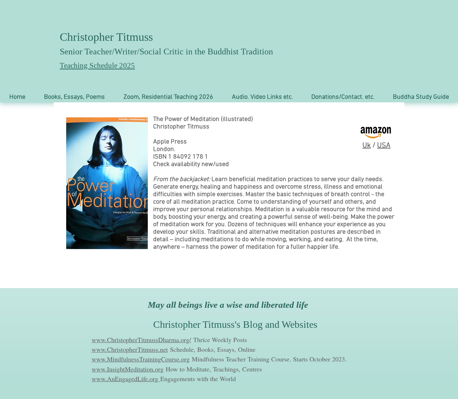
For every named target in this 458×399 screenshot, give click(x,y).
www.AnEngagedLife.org (126, 378)
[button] (74, 97)
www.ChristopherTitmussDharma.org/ (141, 339)
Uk (366, 145)
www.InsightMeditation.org (128, 369)
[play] (132, 242)
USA (383, 145)
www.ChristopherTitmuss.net (130, 349)
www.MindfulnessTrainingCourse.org (141, 359)
